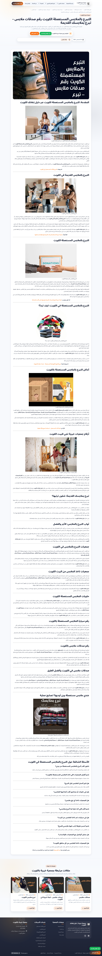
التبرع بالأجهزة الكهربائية (41, 932)
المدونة (41, 3)
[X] (85, 935)
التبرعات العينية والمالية (40, 938)
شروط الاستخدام (50, 953)
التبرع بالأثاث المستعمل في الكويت (48, 169)
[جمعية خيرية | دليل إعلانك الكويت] (88, 924)
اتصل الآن (33, 33)
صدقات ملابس (84, 897)
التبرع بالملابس (42, 929)
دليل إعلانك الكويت (87, 9)
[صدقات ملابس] (78, 885)
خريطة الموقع (43, 953)
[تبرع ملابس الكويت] (24, 885)
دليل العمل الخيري (51, 3)
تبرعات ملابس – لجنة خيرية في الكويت (52, 898)
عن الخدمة (34, 3)
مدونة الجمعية (61, 932)
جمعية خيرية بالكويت (68, 9)
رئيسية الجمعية (69, 3)
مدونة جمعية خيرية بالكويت (57, 9)
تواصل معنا (27, 3)
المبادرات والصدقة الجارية (40, 941)
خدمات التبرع (61, 3)
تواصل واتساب (16, 4)
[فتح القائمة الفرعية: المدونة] (39, 3)
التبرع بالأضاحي (42, 935)
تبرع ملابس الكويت (28, 897)
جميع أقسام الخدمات (41, 943)
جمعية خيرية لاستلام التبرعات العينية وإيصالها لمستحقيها (49, 235)
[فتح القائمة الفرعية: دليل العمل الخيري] (46, 3)
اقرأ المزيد (86, 908)
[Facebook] (88, 935)
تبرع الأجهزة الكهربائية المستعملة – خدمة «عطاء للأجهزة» (47, 364)
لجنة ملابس (34, 9)
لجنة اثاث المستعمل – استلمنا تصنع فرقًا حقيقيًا (49, 428)
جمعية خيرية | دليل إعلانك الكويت (78, 924)
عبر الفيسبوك (57, 850)
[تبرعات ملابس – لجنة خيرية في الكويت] (51, 885)
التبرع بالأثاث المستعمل (40, 926)
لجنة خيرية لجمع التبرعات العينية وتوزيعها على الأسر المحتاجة (46, 300)
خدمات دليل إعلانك (78, 9)
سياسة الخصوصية (57, 953)
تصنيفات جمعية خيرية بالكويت (44, 9)
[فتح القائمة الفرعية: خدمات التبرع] (57, 3)
